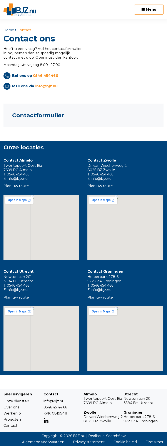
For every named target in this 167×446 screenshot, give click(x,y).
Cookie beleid (125, 442)
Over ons (11, 407)
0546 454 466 (18, 174)
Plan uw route (16, 186)
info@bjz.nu (17, 179)
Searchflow (116, 436)
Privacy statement (89, 442)
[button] (149, 10)
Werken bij (12, 413)
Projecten (12, 419)
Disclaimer (155, 442)
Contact (10, 425)
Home (8, 30)
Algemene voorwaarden (43, 442)
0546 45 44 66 (55, 407)
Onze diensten (16, 401)
